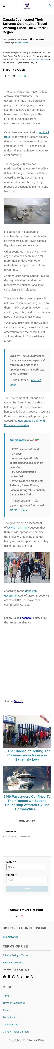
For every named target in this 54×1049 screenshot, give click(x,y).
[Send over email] (24, 76)
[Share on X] (13, 76)
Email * (11, 875)
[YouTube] (27, 977)
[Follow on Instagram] (21, 916)
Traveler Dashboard (14, 1003)
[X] (18, 977)
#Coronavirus (18, 440)
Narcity (18, 701)
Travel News (9, 1017)
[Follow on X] (16, 916)
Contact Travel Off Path (16, 1031)
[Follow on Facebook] (10, 916)
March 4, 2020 (18, 510)
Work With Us (10, 1024)
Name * (11, 862)
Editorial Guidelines (13, 962)
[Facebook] (9, 977)
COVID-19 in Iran (17, 527)
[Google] (4, 977)
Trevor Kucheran (21, 43)
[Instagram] (13, 977)
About (6, 1010)
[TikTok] (22, 977)
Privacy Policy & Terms (15, 955)
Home (6, 995)
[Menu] (4, 5)
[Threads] (31, 977)
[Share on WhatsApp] (19, 76)
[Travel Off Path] (27, 6)
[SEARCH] (50, 6)
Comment (9, 831)
